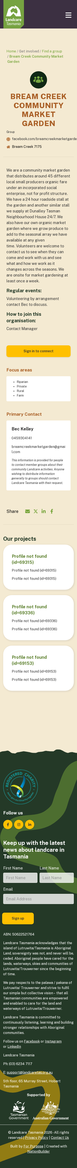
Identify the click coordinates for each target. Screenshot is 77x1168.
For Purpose (33, 1146)
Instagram (53, 1041)
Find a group (52, 51)
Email (8, 889)
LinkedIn (14, 1047)
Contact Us (60, 1138)
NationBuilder (38, 1151)
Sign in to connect (38, 351)
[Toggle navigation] (69, 15)
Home (11, 51)
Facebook (32, 1041)
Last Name (49, 868)
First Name (13, 868)
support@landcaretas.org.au (30, 1072)
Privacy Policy (36, 1138)
